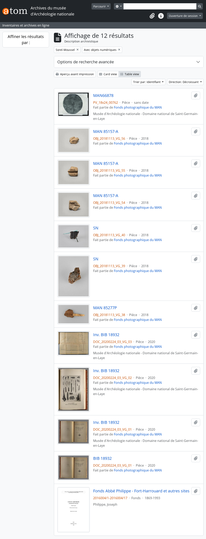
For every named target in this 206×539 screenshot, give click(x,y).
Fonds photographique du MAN (138, 107)
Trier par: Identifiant (147, 82)
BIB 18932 (102, 458)
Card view (110, 74)
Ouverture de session (184, 16)
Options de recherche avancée (85, 62)
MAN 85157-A (105, 131)
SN (95, 228)
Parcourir (100, 6)
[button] (152, 15)
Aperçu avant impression (76, 74)
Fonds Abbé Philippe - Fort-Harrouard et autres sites (141, 491)
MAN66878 (103, 95)
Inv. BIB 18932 (106, 334)
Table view (131, 74)
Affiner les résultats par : (26, 39)
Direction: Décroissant (184, 82)
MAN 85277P (105, 307)
